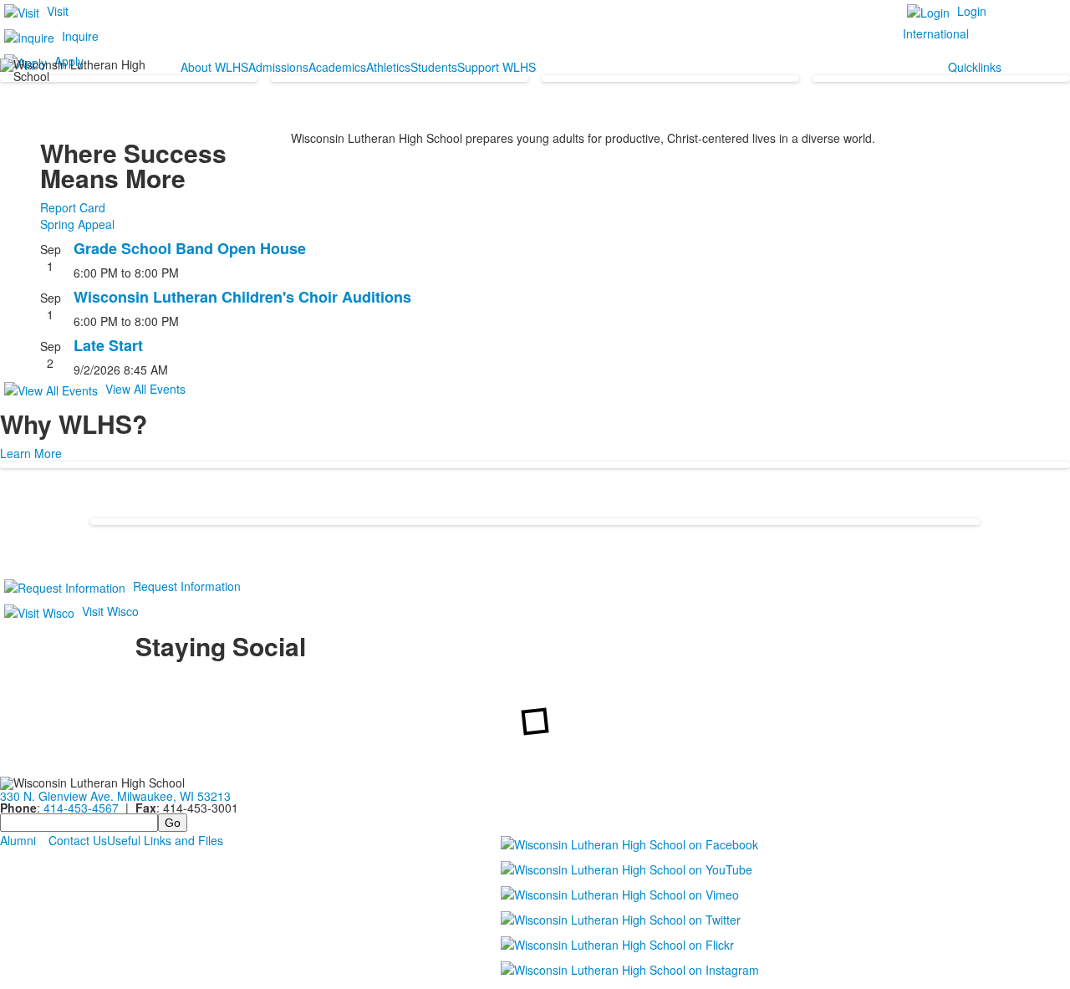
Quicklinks (974, 67)
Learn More (31, 453)
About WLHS (214, 67)
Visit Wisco (110, 611)
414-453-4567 (81, 807)
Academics (337, 67)
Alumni (18, 840)
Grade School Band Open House (190, 248)
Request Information (187, 586)
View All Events (145, 388)
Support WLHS (496, 67)
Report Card (72, 207)
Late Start (108, 345)
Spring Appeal (77, 224)
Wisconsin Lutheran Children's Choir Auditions (242, 297)
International (936, 33)
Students (433, 67)
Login (971, 11)
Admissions (278, 67)
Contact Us (77, 840)
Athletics (388, 67)
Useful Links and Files (165, 840)
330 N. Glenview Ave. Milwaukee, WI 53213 (115, 796)
